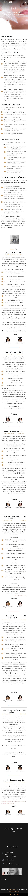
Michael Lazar (12, 889)
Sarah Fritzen (7, 343)
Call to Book (19, 255)
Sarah (7, 337)
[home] (8, 3)
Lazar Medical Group (14, 891)
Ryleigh (20, 337)
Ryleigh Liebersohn (20, 343)
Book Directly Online (10, 255)
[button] (26, 2)
